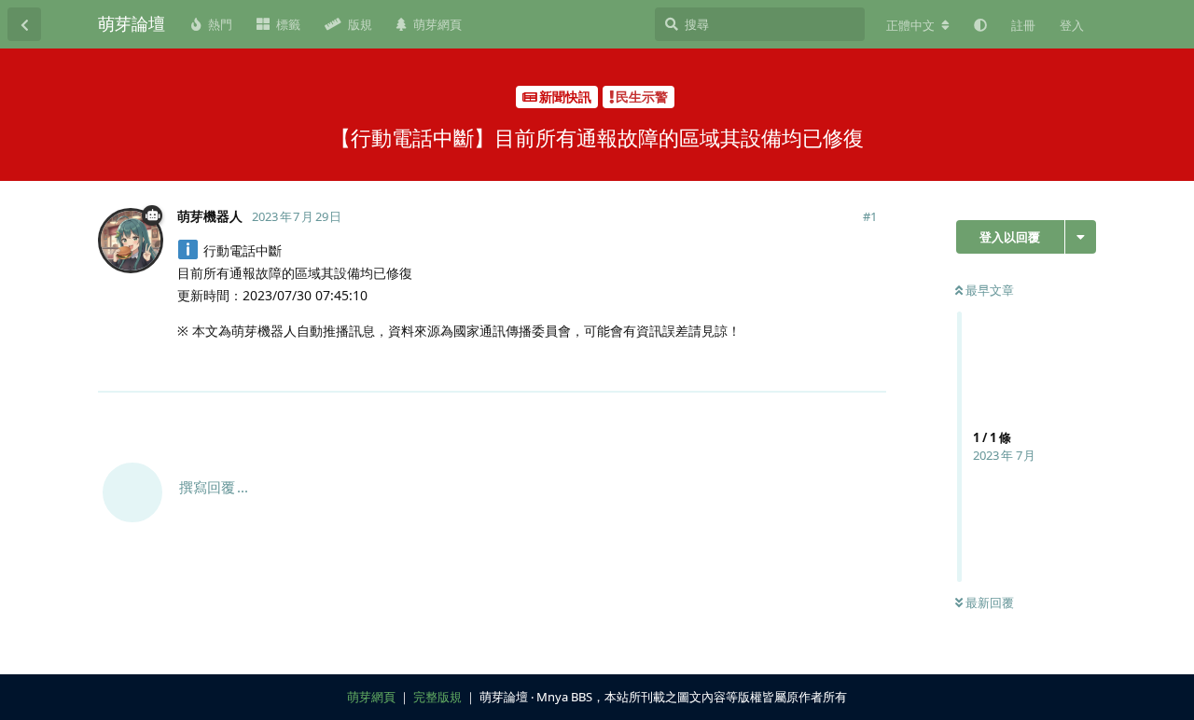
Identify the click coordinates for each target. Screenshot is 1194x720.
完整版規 (437, 696)
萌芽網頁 (371, 696)
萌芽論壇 (131, 23)
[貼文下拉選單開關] (869, 366)
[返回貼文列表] (24, 24)
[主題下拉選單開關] (1080, 237)
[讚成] (790, 367)
